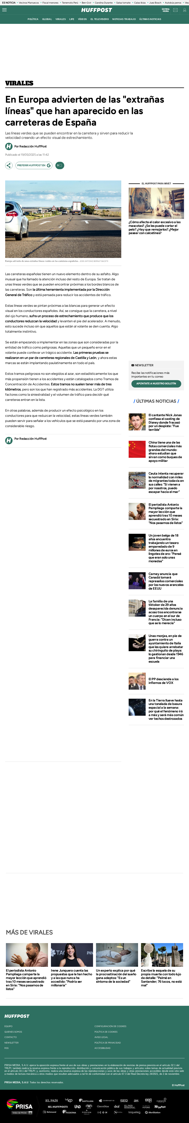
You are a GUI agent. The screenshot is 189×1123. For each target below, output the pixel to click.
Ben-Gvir (86, 2)
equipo (8, 1026)
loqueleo (135, 1112)
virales (61, 19)
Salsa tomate (123, 2)
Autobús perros (173, 2)
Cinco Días (104, 1106)
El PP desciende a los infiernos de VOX (163, 681)
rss (6, 1048)
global (47, 19)
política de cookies (105, 1032)
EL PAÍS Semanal (131, 1106)
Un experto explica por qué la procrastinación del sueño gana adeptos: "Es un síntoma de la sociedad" (116, 976)
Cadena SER (124, 1100)
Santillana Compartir (108, 1100)
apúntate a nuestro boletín (156, 383)
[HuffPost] (17, 1015)
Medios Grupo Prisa (21, 1112)
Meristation (153, 1112)
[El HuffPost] (96, 10)
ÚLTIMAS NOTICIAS (150, 19)
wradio (89, 1106)
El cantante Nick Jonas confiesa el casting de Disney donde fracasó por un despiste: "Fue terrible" (165, 422)
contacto (10, 1037)
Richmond (51, 1112)
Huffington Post (58, 1106)
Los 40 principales (71, 1100)
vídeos (82, 19)
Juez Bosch (155, 2)
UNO (79, 1106)
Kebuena (158, 1106)
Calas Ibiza (140, 2)
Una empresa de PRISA (21, 1103)
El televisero (100, 19)
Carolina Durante (104, 2)
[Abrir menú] (4, 10)
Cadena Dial (118, 1106)
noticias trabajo (124, 19)
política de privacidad (107, 1042)
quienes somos (13, 1032)
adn (148, 1100)
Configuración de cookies (110, 1026)
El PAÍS (53, 1100)
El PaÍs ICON (103, 1112)
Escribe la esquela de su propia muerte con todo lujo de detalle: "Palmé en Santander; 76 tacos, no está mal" (161, 977)
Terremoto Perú (70, 2)
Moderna (69, 1112)
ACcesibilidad (102, 1048)
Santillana (89, 1100)
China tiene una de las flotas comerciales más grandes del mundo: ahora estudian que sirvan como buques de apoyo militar (165, 451)
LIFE (71, 19)
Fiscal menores (50, 2)
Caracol (161, 1100)
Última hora (165, 10)
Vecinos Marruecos (29, 2)
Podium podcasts (87, 1112)
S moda (119, 1112)
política (33, 19)
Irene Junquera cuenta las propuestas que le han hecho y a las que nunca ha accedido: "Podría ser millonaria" (71, 977)
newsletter (11, 1042)
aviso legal (101, 1037)
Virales (19, 83)
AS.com (136, 1100)
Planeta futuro (145, 1106)
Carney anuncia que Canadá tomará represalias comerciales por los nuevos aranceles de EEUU (166, 581)
